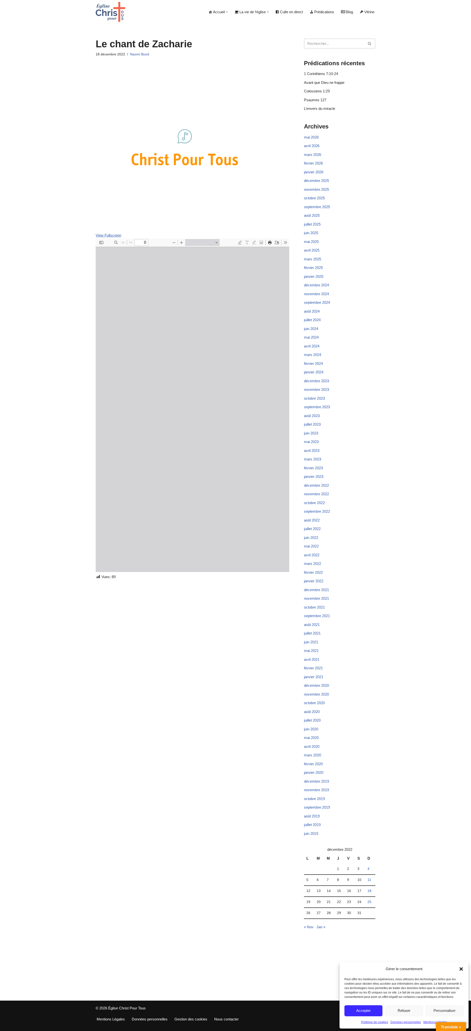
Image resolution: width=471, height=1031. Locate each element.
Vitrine (369, 12)
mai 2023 (311, 442)
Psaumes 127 (315, 100)
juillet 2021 (312, 633)
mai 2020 (311, 738)
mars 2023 (312, 459)
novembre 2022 (316, 494)
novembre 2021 (316, 598)
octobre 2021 (314, 607)
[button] (461, 969)
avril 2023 (311, 450)
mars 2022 (312, 563)
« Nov (309, 927)
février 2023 (313, 468)
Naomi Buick (139, 54)
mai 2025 (311, 242)
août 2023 (312, 416)
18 (369, 891)
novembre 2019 (316, 790)
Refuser (404, 1010)
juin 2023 (311, 433)
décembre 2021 (316, 590)
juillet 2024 (312, 320)
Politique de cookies (374, 1022)
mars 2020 (312, 755)
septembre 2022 (317, 511)
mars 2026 (312, 155)
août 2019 (312, 816)
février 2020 (313, 764)
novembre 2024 (316, 294)
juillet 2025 (312, 224)
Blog (349, 12)
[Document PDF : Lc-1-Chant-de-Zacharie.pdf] (192, 405)
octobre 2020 (314, 703)
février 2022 (313, 572)
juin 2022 (311, 537)
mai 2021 (311, 651)
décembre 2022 (316, 485)
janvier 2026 (313, 172)
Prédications (324, 12)
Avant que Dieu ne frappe (324, 82)
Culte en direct (291, 12)
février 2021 (313, 668)
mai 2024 (311, 337)
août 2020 (312, 712)
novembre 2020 (316, 694)
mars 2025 (312, 259)
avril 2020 (311, 746)
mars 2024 (312, 355)
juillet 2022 (312, 529)
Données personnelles (406, 1022)
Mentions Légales (435, 1022)
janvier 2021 (313, 677)
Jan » (320, 927)
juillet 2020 (312, 720)
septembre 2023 (317, 407)
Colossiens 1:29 (317, 91)
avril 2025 (311, 250)
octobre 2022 (314, 503)
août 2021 (312, 625)
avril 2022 (311, 555)
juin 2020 (311, 729)
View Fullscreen (108, 235)
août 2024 (312, 311)
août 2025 (312, 215)
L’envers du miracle (319, 108)
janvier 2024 (313, 372)
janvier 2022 (313, 581)
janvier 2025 (313, 276)
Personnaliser (444, 1010)
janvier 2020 (313, 772)
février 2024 (313, 363)
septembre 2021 (317, 616)
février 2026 (313, 163)
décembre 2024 (316, 285)
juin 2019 (311, 833)
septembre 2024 (317, 302)
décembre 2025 (316, 180)
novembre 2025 (316, 189)
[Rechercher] (369, 43)
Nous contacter (226, 1019)
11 (369, 880)
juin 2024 (311, 329)
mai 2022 (311, 546)
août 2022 (312, 520)
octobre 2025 (314, 198)
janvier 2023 (313, 476)
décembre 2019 (316, 781)
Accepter (363, 1010)
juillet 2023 (312, 424)
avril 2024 (311, 346)
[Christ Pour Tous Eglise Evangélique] (110, 12)
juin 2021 (311, 642)
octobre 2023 (314, 398)
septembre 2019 (317, 807)
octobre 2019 (314, 799)
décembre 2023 (316, 381)
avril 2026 (311, 146)
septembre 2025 (317, 207)
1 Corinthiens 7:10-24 (321, 74)
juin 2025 (311, 233)
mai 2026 (311, 137)
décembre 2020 (316, 685)
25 (369, 902)
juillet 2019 (312, 825)
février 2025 (313, 268)
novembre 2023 (316, 389)
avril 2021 (311, 659)
